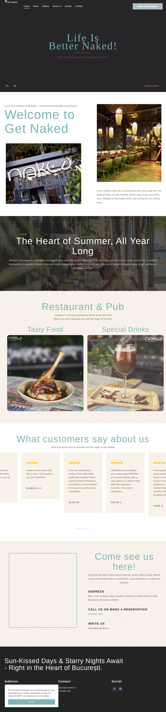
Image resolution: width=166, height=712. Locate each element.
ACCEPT (31, 702)
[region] (31, 696)
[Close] (55, 686)
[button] (9, 373)
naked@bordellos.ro (67, 688)
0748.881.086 (95, 614)
